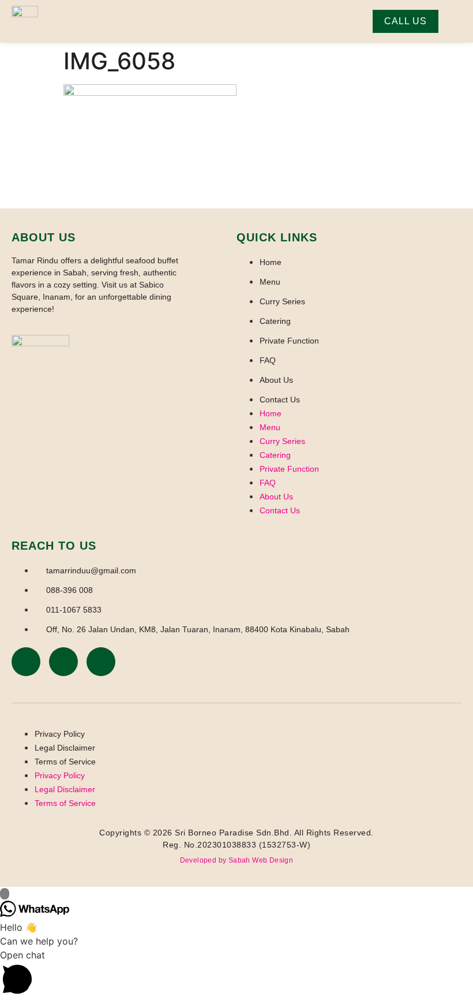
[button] (236, 974)
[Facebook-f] (26, 661)
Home (270, 262)
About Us (276, 380)
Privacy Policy (60, 733)
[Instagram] (63, 661)
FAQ (268, 360)
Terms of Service (65, 761)
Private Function (289, 340)
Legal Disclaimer (65, 747)
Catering (275, 321)
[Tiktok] (101, 661)
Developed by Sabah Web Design (237, 860)
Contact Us (280, 399)
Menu (270, 281)
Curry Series (282, 301)
